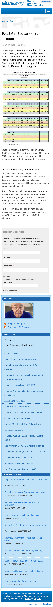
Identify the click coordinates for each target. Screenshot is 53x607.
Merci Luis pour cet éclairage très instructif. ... (24, 515)
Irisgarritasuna (34, 604)
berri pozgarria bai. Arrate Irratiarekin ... (22, 581)
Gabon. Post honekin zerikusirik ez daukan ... (24, 571)
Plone (28, 598)
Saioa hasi (46, 2)
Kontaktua (47, 604)
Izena (5, 249)
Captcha (6, 276)
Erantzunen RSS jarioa (18, 327)
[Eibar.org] (13, 4)
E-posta (6, 257)
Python (37, 598)
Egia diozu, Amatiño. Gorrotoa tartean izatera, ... (26, 492)
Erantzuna (7, 266)
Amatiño (7, 21)
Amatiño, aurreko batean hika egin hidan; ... (24, 550)
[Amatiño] (18, 310)
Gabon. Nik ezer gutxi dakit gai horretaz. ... (23, 561)
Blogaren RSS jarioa (17, 323)
